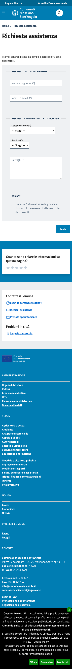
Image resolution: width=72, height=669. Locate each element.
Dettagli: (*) (18, 160)
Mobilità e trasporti (13, 468)
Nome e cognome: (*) (23, 83)
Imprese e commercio (14, 464)
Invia (63, 229)
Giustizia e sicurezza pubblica (19, 460)
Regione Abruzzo (13, 3)
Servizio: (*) (17, 140)
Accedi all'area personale (52, 3)
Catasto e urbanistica (14, 446)
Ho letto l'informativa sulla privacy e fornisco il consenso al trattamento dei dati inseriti (38, 208)
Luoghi (6, 537)
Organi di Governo (12, 385)
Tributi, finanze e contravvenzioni (21, 477)
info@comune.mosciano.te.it (19, 586)
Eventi (5, 533)
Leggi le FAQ (9, 597)
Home (5, 26)
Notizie (6, 513)
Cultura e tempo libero (15, 450)
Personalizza (47, 662)
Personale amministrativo (17, 401)
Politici (6, 389)
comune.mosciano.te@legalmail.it (22, 590)
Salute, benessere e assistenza (20, 472)
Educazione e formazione (16, 454)
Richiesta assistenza (25, 26)
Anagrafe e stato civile (15, 433)
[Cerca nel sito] (59, 13)
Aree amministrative (14, 393)
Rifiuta (33, 662)
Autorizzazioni (10, 442)
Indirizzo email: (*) (22, 98)
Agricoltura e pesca (13, 425)
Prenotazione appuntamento (18, 601)
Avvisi (5, 505)
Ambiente (7, 429)
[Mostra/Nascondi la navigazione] (4, 11)
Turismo (6, 481)
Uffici (5, 397)
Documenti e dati (12, 405)
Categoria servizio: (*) (22, 125)
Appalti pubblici (11, 438)
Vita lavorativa (10, 485)
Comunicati (8, 509)
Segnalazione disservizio (16, 605)
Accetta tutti (63, 662)
